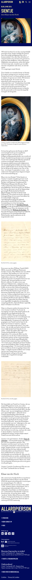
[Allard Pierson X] (6, 534)
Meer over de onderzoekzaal (10, 572)
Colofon (3, 577)
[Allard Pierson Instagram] (13, 534)
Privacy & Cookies (13, 577)
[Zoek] (26, 2)
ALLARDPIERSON (7, 2)
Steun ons (5, 518)
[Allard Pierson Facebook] (9, 534)
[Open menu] (29, 2)
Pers (3, 526)
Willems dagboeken (19, 210)
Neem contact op (7, 522)
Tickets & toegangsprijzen (10, 559)
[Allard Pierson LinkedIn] (2, 534)
